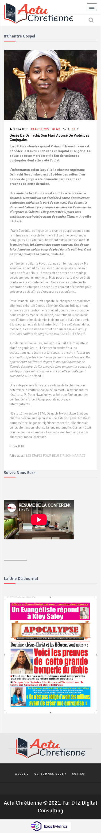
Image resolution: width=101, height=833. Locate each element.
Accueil (21, 773)
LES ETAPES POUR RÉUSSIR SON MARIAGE (55, 456)
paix (72, 310)
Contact (79, 773)
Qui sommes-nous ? (50, 773)
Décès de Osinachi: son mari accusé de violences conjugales (49, 137)
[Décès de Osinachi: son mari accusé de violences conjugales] (50, 85)
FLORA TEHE (20, 129)
